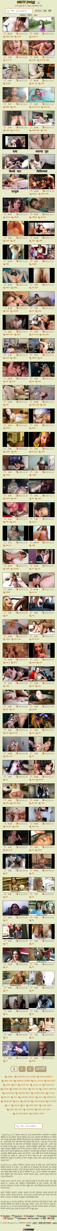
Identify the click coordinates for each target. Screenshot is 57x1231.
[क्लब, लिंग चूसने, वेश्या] (15, 727)
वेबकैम (40, 240)
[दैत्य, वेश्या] (15, 610)
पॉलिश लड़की (35, 404)
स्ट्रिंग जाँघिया (16, 803)
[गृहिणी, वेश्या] (15, 399)
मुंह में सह (8, 60)
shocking (26, 1101)
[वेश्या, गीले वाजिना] (42, 282)
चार (41, 357)
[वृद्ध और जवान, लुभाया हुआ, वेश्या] (42, 101)
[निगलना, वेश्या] (15, 470)
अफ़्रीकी (34, 475)
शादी (39, 686)
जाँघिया (14, 357)
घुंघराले (34, 1061)
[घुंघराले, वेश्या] (42, 1055)
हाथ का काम (17, 639)
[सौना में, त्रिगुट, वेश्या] (15, 657)
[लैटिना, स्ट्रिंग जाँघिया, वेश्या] (15, 798)
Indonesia (21, 1218)
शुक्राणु (34, 662)
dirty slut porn (44, 1109)
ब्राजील (34, 60)
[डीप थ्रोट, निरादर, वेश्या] (42, 798)
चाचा (39, 568)
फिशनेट (15, 287)
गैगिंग (7, 709)
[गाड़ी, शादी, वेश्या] (42, 681)
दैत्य (7, 615)
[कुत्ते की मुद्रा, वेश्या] (42, 634)
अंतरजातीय (16, 311)
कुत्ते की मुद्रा (35, 639)
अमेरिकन (34, 357)
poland (5, 1089)
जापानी (19, 36)
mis (15, 1084)
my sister (52, 1101)
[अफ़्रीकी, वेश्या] (42, 470)
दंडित (15, 451)
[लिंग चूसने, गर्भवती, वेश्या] (15, 821)
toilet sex (37, 1084)
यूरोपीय (7, 568)
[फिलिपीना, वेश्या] (15, 423)
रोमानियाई (34, 217)
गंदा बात (8, 217)
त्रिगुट (13, 381)
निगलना (8, 475)
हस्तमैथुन (8, 83)
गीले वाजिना (35, 287)
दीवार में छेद (9, 756)
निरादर (43, 803)
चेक (33, 568)
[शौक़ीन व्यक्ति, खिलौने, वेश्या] (15, 329)
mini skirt (51, 1080)
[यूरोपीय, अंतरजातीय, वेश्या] (15, 563)
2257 (35, 1223)
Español (30, 1216)
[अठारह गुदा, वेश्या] (42, 31)
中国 (52, 1218)
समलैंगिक (34, 264)
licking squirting (49, 1089)
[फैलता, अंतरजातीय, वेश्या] (15, 306)
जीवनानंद (41, 779)
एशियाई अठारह (9, 36)
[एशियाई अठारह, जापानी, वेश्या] (15, 31)
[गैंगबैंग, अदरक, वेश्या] (15, 516)
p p (9, 1105)
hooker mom (8, 1101)
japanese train (38, 1113)
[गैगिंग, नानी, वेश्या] (15, 704)
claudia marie (39, 1093)
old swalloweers (22, 1113)
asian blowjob (39, 1101)
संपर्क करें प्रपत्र (45, 1223)
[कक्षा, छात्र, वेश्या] (42, 376)
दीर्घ (49, 11)
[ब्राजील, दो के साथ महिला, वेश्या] (42, 55)
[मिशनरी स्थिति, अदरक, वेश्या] (42, 125)
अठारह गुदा (35, 36)
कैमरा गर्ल (8, 545)
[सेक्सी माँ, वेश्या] (42, 516)
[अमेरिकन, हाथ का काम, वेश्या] (15, 634)
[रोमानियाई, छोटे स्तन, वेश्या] (42, 212)
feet (15, 1097)
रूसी (7, 381)
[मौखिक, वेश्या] (42, 423)
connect (10, 1076)
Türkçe (10, 1218)
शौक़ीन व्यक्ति (9, 334)
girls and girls (16, 1109)
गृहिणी (42, 83)
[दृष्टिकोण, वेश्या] (15, 587)
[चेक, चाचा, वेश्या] (42, 563)
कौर (33, 498)
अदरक (45, 130)
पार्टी (39, 733)
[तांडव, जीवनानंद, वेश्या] (42, 774)
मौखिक (7, 107)
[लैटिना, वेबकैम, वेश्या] (42, 235)
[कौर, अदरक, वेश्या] (42, 493)
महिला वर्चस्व (45, 334)
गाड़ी (33, 615)
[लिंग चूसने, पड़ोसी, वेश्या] (42, 446)
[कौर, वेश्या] (42, 751)
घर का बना (16, 130)
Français (42, 1216)
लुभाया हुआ (47, 107)
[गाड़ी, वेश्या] (42, 610)
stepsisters (9, 1093)
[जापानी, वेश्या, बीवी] (15, 235)
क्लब (7, 733)
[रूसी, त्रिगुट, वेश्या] (15, 376)
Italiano (53, 1216)
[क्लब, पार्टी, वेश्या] (42, 727)
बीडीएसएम (34, 193)
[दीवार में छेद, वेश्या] (15, 751)
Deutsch (18, 1216)
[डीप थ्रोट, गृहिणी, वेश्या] (42, 78)
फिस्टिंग (8, 287)
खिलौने (18, 334)
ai (24, 1105)
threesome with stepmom (26, 1076)
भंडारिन (8, 686)
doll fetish (38, 1080)
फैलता (7, 311)
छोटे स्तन (43, 217)
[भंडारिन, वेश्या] (15, 681)
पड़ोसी (7, 357)
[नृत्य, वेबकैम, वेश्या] (42, 306)
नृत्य (33, 311)
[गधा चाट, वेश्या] (42, 587)
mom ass (7, 1097)
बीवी (14, 240)
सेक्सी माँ (34, 521)
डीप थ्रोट (34, 83)
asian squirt (47, 1105)
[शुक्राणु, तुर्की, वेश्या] (42, 657)
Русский (34, 1218)
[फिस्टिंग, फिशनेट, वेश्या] (15, 282)
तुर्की (41, 662)
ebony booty (33, 1105)
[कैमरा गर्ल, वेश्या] (15, 540)
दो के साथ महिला (44, 60)
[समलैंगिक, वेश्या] (42, 259)
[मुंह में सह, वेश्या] (15, 55)
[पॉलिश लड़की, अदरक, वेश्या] (42, 399)
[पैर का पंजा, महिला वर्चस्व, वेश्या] (42, 329)
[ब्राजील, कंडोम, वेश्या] (15, 493)
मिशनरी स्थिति (35, 130)
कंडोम (15, 498)
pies (17, 1101)
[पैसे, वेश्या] (15, 868)
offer (8, 1084)
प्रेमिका (7, 130)
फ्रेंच (14, 107)
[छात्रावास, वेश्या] (42, 704)
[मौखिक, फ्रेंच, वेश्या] (15, 101)
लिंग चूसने (34, 451)
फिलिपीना (8, 428)
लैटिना (33, 240)
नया (45, 11)
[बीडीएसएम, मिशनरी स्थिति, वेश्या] (42, 188)
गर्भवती (17, 826)
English (6, 1216)
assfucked (30, 1109)
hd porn (52, 1093)
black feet (25, 1084)
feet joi (34, 1089)
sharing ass (51, 1097)
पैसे (7, 873)
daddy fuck (8, 1080)
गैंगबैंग (7, 521)
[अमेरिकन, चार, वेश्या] (42, 352)
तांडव (33, 779)
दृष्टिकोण (16, 217)
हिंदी (44, 1218)
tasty (40, 1097)
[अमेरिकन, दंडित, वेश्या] (15, 446)
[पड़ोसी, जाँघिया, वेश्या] (15, 352)
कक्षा (33, 381)
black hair (49, 1084)
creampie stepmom (23, 1080)
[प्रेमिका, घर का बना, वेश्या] (15, 125)
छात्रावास (34, 709)
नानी (13, 709)
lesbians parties (27, 1097)
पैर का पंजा (35, 334)
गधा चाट (34, 592)
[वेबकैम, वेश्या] (15, 259)
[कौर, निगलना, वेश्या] (42, 845)
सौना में (8, 662)
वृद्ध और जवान (36, 107)
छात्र (39, 381)
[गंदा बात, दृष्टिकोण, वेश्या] (15, 212)
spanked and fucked (19, 1089)
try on (16, 1105)
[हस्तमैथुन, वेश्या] (15, 78)
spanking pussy (24, 1093)
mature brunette (46, 1076)
